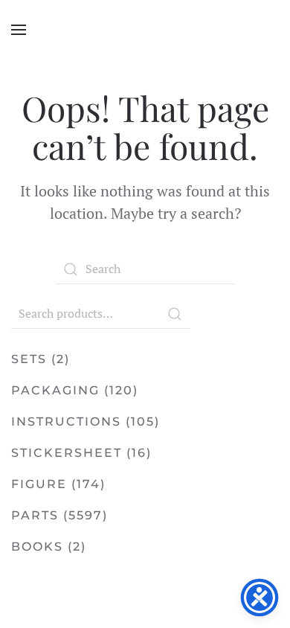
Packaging (55, 390)
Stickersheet (66, 453)
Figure (39, 484)
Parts (35, 515)
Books (37, 546)
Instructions (66, 421)
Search (175, 314)
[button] (18, 30)
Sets (29, 359)
